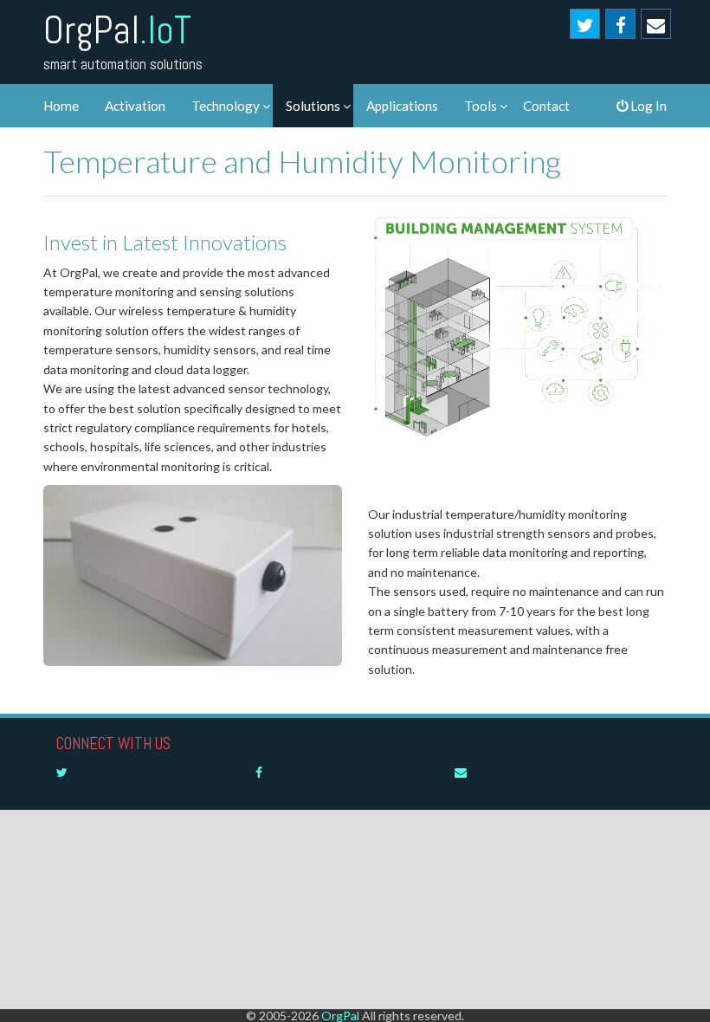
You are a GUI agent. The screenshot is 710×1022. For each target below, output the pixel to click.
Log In (647, 105)
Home (61, 105)
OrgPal (117, 30)
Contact (546, 105)
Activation (135, 105)
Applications (402, 105)
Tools (480, 105)
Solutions (313, 105)
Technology (225, 105)
